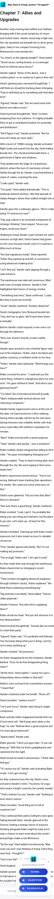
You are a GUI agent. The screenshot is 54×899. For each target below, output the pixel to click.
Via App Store (35, 880)
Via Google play (35, 888)
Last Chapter (13, 891)
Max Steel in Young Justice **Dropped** (28, 4)
